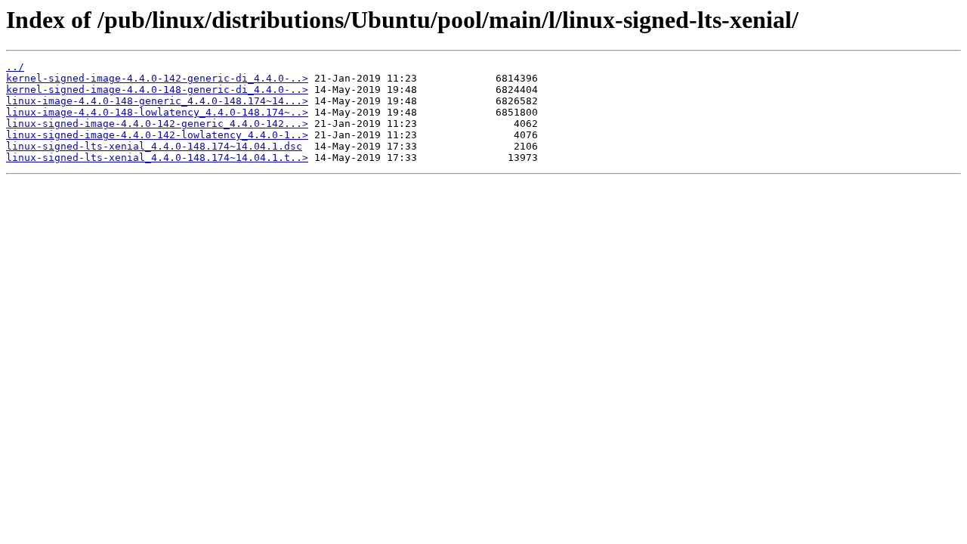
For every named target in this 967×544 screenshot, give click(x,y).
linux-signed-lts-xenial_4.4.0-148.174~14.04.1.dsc (154, 146)
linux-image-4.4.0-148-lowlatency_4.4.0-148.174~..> (157, 112)
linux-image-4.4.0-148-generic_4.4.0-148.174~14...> (157, 101)
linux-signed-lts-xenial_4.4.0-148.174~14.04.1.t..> (157, 157)
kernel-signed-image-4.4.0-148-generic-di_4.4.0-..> (157, 89)
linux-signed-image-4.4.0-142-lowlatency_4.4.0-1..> (157, 135)
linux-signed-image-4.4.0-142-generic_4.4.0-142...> (157, 123)
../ (15, 67)
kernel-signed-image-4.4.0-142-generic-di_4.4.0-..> (157, 78)
